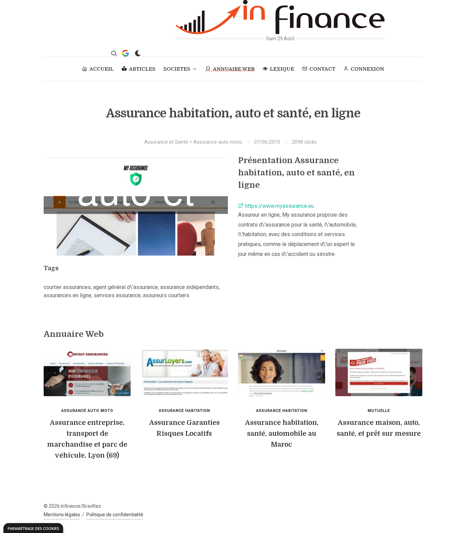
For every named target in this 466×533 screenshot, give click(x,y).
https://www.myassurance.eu (279, 206)
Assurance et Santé (166, 142)
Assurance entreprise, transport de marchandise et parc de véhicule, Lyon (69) (87, 439)
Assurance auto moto (217, 142)
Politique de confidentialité (114, 514)
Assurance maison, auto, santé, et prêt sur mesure (379, 428)
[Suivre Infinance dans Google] (125, 53)
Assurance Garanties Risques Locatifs (184, 428)
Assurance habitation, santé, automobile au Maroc (282, 433)
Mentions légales (62, 514)
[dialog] (33, 528)
